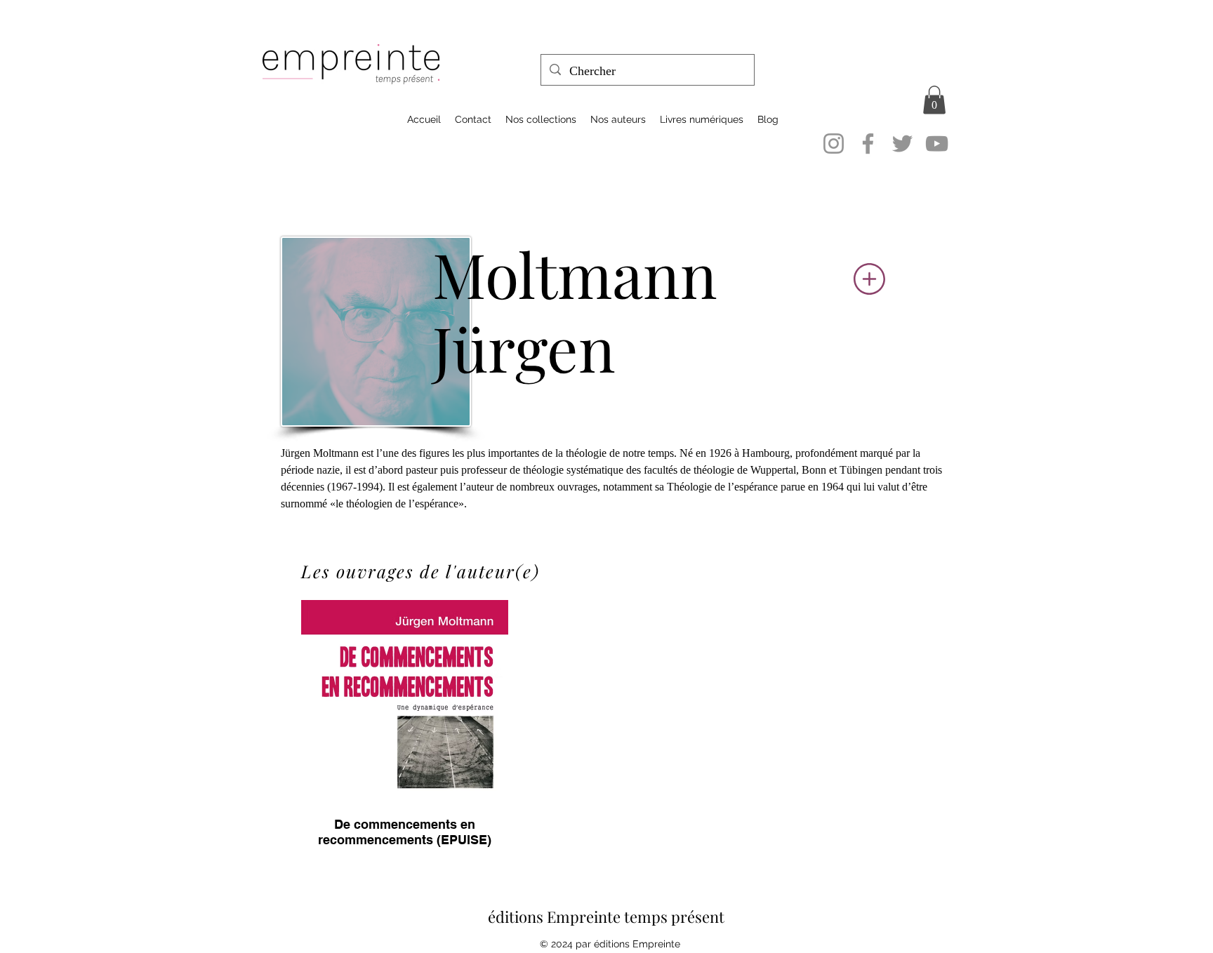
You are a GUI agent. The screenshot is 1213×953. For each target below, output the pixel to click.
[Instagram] (833, 143)
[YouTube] (936, 143)
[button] (934, 100)
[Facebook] (868, 143)
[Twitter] (902, 143)
